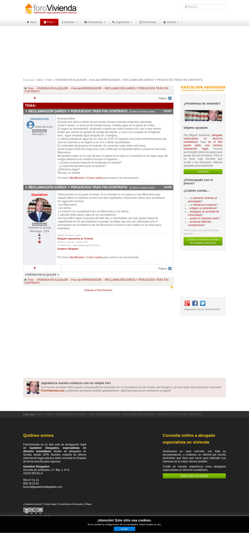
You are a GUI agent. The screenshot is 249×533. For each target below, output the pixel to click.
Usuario (172, 22)
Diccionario (150, 22)
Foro (50, 22)
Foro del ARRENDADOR (105, 79)
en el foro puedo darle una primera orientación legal (203, 145)
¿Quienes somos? (33, 504)
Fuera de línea (39, 131)
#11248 (168, 187)
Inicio (33, 22)
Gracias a (90, 290)
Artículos (69, 22)
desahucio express (205, 204)
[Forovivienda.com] (50, 9)
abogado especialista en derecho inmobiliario (203, 138)
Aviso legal (50, 504)
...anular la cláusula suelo (203, 218)
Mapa (88, 504)
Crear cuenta (94, 177)
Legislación (123, 22)
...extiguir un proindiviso (202, 208)
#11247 (168, 111)
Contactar (203, 171)
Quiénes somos (38, 435)
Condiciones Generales (70, 504)
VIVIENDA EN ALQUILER (70, 79)
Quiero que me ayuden (194, 475)
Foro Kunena (104, 290)
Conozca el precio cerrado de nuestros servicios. (203, 241)
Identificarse (76, 177)
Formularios (95, 22)
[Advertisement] (124, 51)
